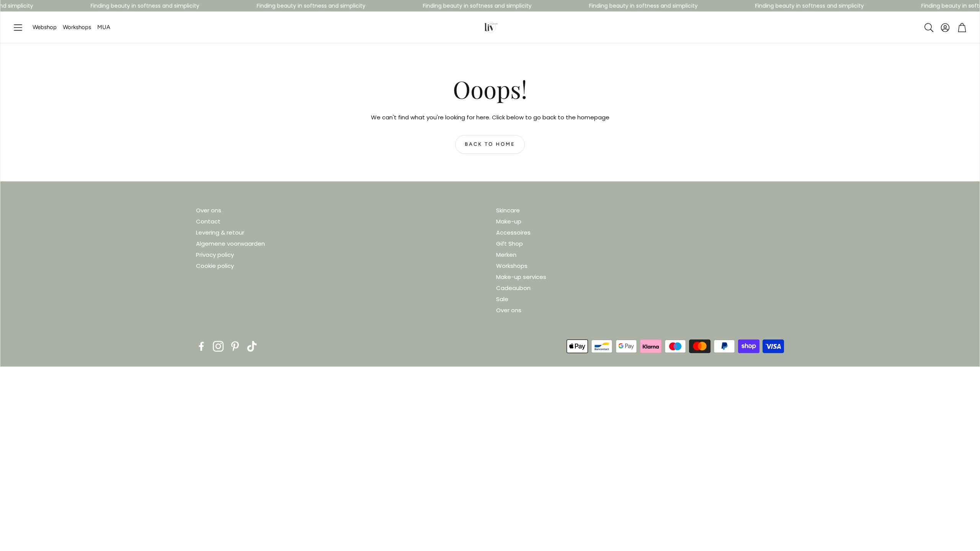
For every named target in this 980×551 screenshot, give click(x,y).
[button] (18, 27)
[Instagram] (218, 346)
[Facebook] (201, 346)
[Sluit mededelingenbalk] (972, 5)
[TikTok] (252, 346)
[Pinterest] (235, 346)
